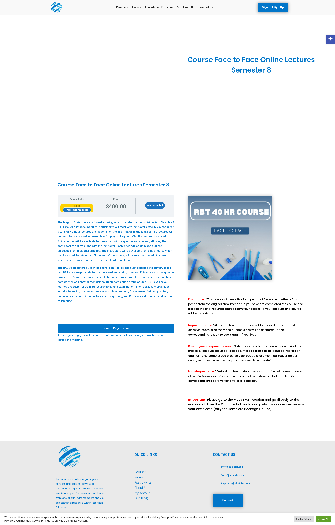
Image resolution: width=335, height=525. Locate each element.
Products (122, 7)
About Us (189, 7)
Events (136, 7)
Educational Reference (160, 7)
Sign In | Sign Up (273, 7)
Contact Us (205, 7)
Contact (227, 500)
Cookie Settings (304, 519)
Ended (76, 206)
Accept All (323, 519)
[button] (330, 39)
